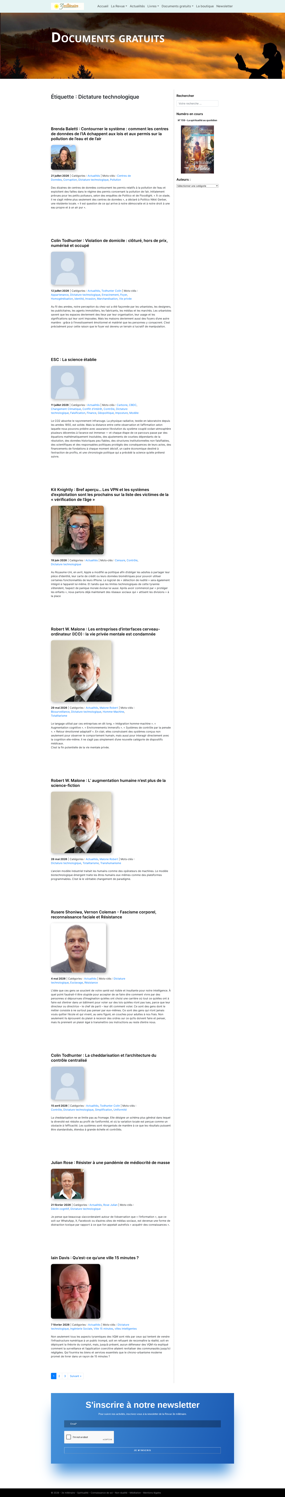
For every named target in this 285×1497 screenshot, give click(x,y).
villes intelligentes (126, 1328)
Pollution (115, 179)
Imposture (121, 412)
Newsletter (224, 6)
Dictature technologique (93, 179)
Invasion (90, 298)
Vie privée (125, 298)
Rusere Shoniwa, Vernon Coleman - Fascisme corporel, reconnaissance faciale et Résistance (103, 914)
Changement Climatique (66, 409)
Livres (152, 6)
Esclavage (76, 982)
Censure (120, 560)
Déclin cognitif (60, 1208)
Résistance (91, 982)
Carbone (122, 405)
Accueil (102, 6)
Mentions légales (152, 1492)
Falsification (77, 412)
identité (79, 298)
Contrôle (109, 409)
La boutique (205, 6)
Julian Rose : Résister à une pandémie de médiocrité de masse (110, 1162)
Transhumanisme (110, 863)
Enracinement (110, 294)
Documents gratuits (176, 6)
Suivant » (75, 1376)
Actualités (137, 6)
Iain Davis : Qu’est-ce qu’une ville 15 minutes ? (95, 1257)
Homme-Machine (113, 711)
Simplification (103, 1109)
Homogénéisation (62, 298)
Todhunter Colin (111, 290)
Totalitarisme (59, 715)
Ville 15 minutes (103, 1328)
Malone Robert (109, 707)
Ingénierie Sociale (81, 1328)
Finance (91, 412)
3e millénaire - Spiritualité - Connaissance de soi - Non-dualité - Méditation (101, 1492)
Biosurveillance (60, 711)
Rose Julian (110, 1204)
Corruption (70, 179)
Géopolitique (106, 412)
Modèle (134, 412)
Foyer (123, 294)
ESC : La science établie (73, 359)
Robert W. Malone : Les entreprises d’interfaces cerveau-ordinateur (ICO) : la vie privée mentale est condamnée (105, 631)
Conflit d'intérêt (92, 409)
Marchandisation (107, 298)
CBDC (133, 405)
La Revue (118, 6)
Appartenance (60, 294)
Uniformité (120, 1109)
